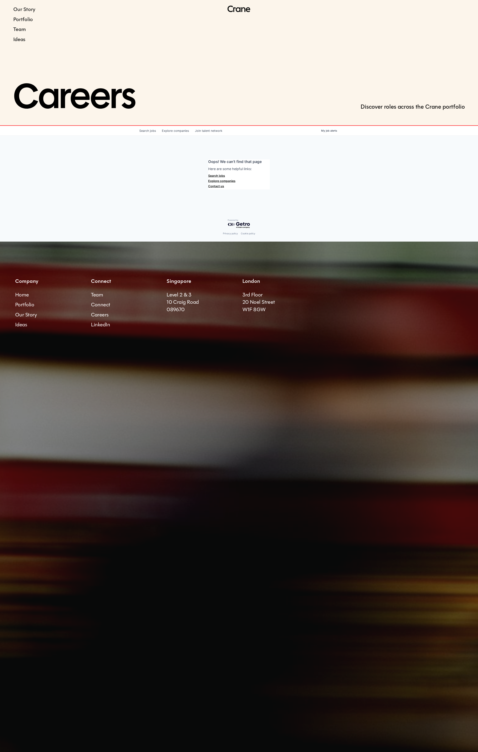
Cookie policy (248, 233)
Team (19, 29)
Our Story (24, 9)
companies (175, 131)
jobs (147, 131)
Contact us (216, 186)
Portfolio (23, 19)
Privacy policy (230, 233)
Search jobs (216, 176)
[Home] (238, 9)
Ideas (19, 39)
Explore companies (221, 181)
